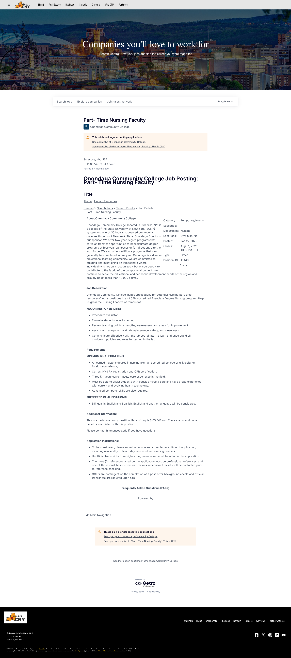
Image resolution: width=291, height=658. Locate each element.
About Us (188, 621)
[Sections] (8, 4)
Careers (96, 5)
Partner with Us (277, 621)
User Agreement (79, 651)
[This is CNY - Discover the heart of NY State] (22, 5)
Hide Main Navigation (97, 515)
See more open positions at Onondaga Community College (145, 560)
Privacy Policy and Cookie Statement (109, 651)
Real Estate (55, 5)
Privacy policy (137, 591)
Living (41, 5)
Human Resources (105, 201)
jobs (64, 101)
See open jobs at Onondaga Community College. (119, 141)
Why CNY (109, 5)
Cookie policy (153, 591)
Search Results (125, 208)
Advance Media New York (20, 633)
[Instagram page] (270, 635)
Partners (123, 5)
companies (89, 101)
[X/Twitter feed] (263, 635)
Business (70, 5)
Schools (83, 5)
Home (88, 201)
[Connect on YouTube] (283, 635)
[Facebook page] (256, 635)
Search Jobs (105, 208)
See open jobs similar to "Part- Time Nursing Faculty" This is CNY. (128, 146)
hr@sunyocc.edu (116, 430)
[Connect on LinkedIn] (276, 635)
